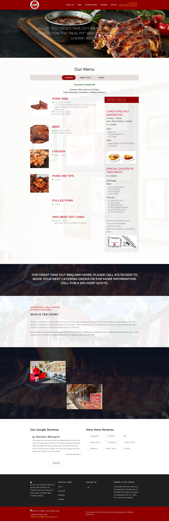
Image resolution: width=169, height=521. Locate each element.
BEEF (56, 126)
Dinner (69, 77)
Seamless (93, 448)
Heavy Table (110, 448)
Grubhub (111, 436)
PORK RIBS (60, 98)
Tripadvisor (94, 436)
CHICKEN (58, 151)
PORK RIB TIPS (63, 176)
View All (57, 463)
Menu (79, 5)
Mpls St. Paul (130, 442)
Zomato (127, 448)
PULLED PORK (62, 200)
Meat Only (85, 77)
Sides (101, 77)
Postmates (112, 442)
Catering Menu (91, 5)
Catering (61, 491)
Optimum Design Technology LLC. (44, 517)
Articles (61, 499)
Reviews (104, 5)
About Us (70, 5)
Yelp (124, 436)
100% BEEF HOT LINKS (68, 217)
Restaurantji (94, 442)
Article (114, 5)
